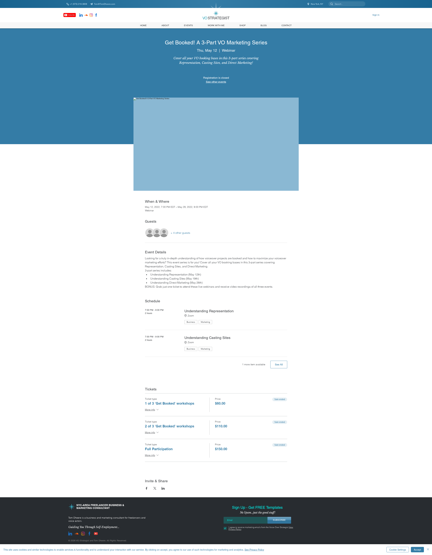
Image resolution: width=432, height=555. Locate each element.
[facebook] (96, 15)
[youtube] (96, 533)
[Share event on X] (154, 488)
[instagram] (91, 15)
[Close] (428, 549)
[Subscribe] (69, 15)
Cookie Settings (397, 549)
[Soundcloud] (86, 15)
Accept (417, 549)
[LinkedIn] (81, 15)
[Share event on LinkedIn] (163, 488)
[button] (242, 25)
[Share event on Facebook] (146, 488)
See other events (216, 81)
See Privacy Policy (254, 549)
